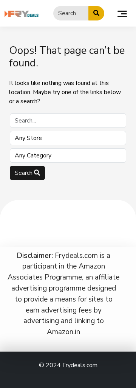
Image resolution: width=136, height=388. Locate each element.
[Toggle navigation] (122, 13)
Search (24, 173)
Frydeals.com (79, 365)
